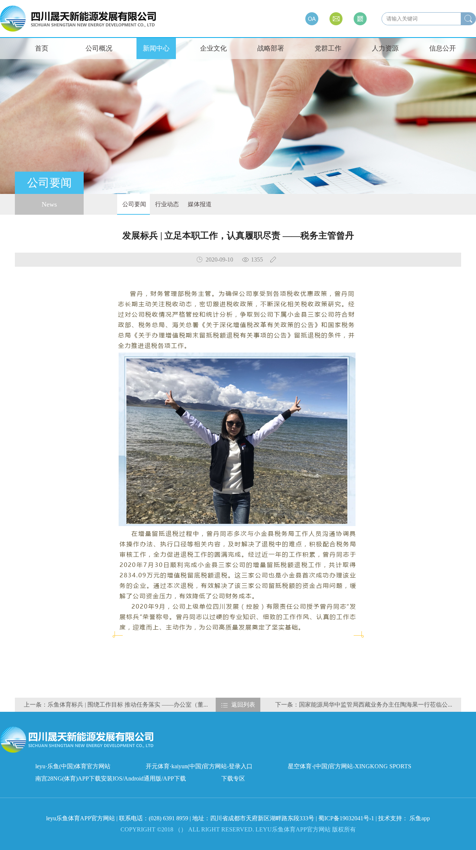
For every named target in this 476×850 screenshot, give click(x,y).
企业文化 (213, 48)
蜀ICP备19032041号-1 (346, 818)
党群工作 (328, 48)
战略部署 (270, 48)
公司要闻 (133, 204)
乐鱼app (419, 818)
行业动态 (166, 204)
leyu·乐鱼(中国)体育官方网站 (72, 766)
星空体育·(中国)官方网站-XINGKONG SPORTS (349, 766)
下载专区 (233, 778)
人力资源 (385, 48)
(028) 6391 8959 (169, 818)
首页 (41, 48)
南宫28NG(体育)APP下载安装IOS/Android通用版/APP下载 (110, 778)
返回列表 (243, 704)
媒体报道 (199, 204)
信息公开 (442, 48)
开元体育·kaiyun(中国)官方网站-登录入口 (199, 766)
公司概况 (99, 48)
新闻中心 (156, 48)
